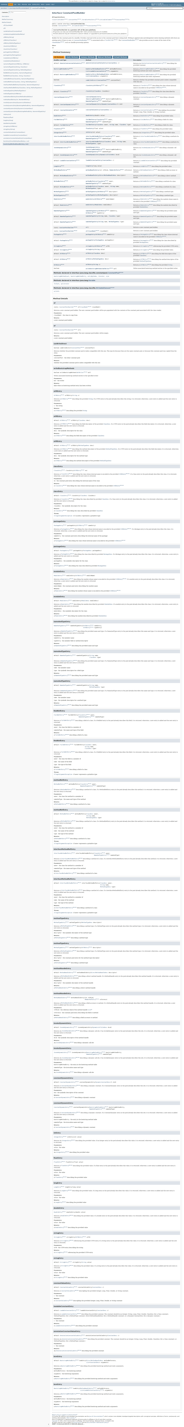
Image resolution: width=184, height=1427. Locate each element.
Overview (4, 4)
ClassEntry (58, 85)
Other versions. (70, 1418)
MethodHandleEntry (99, 69)
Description (5, 16)
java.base (4, 8)
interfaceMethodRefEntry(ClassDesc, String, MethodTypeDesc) (22, 87)
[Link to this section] (71, 52)
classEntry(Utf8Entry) (10, 46)
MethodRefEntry (59, 181)
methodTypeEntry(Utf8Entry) (12, 93)
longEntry (89, 166)
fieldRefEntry (91, 119)
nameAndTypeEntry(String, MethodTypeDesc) (17, 70)
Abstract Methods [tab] (104, 57)
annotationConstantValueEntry (96, 63)
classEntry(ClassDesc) (10, 49)
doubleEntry (90, 115)
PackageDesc (100, 240)
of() (4, 28)
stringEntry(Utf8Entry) (10, 126)
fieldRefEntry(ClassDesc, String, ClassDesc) (16, 76)
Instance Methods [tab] (88, 57)
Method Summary (7, 19)
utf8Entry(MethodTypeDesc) (12, 43)
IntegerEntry (58, 132)
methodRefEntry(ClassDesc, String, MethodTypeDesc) (20, 81)
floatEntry (89, 128)
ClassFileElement (58, 19)
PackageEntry (58, 234)
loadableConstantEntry (94, 160)
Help (52, 4)
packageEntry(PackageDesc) (12, 55)
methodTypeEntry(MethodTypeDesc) (14, 90)
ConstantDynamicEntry (61, 97)
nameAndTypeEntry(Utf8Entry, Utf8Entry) (16, 64)
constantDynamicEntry (93, 97)
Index (42, 4)
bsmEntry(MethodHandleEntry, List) (15, 144)
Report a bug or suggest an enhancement (64, 1415)
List (87, 71)
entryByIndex (92, 276)
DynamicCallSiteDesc (107, 154)
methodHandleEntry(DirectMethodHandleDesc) (18, 96)
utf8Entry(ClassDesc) (10, 40)
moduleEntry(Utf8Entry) (10, 58)
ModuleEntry (58, 199)
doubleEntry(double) (9, 123)
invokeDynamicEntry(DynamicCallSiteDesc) (17, 102)
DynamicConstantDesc (109, 104)
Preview (24, 4)
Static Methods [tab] (72, 57)
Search (48, 4)
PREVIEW (66, 19)
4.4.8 (89, 1010)
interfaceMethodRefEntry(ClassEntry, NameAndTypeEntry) (21, 84)
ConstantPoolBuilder (39, 8)
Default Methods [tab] (120, 57)
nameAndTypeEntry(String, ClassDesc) (15, 67)
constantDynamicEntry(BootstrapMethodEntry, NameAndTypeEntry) (24, 111)
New (29, 4)
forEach (56, 284)
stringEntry (90, 246)
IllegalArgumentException (63, 516)
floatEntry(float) (8, 117)
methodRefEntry (91, 181)
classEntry (89, 85)
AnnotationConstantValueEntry (70, 63)
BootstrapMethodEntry (61, 69)
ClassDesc (97, 91)
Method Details (6, 22)
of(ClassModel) (8, 25)
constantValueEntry (93, 110)
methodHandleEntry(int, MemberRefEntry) (16, 99)
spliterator (65, 284)
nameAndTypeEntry (92, 211)
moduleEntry (90, 199)
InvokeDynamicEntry (61, 147)
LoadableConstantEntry (98, 71)
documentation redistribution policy (97, 1422)
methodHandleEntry (92, 170)
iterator (101, 276)
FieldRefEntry (59, 119)
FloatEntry (58, 129)
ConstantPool (73, 19)
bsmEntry (89, 69)
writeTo (56, 291)
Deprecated (36, 4)
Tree (19, 4)
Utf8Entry (97, 85)
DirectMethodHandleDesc (101, 74)
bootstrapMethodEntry (78, 276)
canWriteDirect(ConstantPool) (12, 31)
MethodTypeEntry (59, 191)
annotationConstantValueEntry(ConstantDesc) (17, 138)
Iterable (85, 19)
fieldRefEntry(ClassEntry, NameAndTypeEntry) (17, 73)
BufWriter (106, 268)
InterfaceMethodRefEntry (62, 136)
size (107, 276)
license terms (111, 1)
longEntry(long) (8, 120)
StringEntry (58, 246)
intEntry (89, 132)
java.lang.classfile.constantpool (19, 8)
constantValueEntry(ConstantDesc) (14, 132)
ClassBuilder (56, 42)
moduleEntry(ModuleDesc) (11, 61)
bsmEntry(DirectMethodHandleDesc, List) (16, 141)
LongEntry (57, 166)
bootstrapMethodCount (61, 276)
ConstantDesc (112, 63)
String (112, 124)
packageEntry (90, 234)
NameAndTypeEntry (92, 101)
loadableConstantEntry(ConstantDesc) (15, 135)
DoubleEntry (58, 115)
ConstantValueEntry (67, 110)
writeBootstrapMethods (94, 268)
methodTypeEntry (91, 191)
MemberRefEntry (115, 170)
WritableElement (106, 19)
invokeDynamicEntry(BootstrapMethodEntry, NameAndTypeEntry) (23, 105)
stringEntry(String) (9, 129)
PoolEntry (92, 19)
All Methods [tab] (58, 57)
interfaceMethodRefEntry (94, 136)
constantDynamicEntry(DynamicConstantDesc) (18, 108)
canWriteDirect (91, 80)
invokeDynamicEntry (93, 147)
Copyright (55, 1421)
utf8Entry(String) (8, 37)
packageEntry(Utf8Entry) (11, 52)
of (86, 227)
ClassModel (92, 231)
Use (15, 4)
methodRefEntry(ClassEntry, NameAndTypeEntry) (18, 79)
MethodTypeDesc (91, 143)
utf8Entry (89, 253)
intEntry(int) (7, 114)
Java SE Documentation (96, 1416)
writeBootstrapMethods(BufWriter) (14, 34)
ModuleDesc (99, 204)
